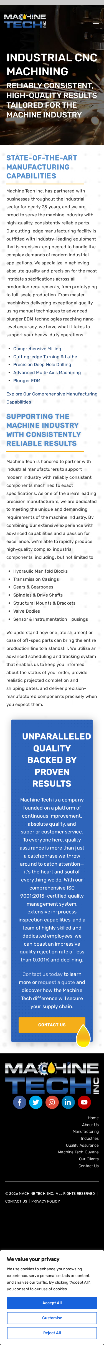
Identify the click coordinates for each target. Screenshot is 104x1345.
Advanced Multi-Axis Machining (47, 372)
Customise (52, 1318)
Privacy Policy (45, 1201)
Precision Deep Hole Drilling (42, 364)
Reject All (52, 1333)
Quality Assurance (82, 1145)
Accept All (52, 1303)
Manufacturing (86, 1131)
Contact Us (52, 1025)
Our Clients (89, 1159)
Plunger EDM (26, 380)
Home (93, 1118)
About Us (90, 1125)
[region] (52, 1297)
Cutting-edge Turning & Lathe (45, 356)
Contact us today (42, 974)
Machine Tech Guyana (78, 1152)
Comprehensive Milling (37, 348)
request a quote (56, 982)
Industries (90, 1138)
